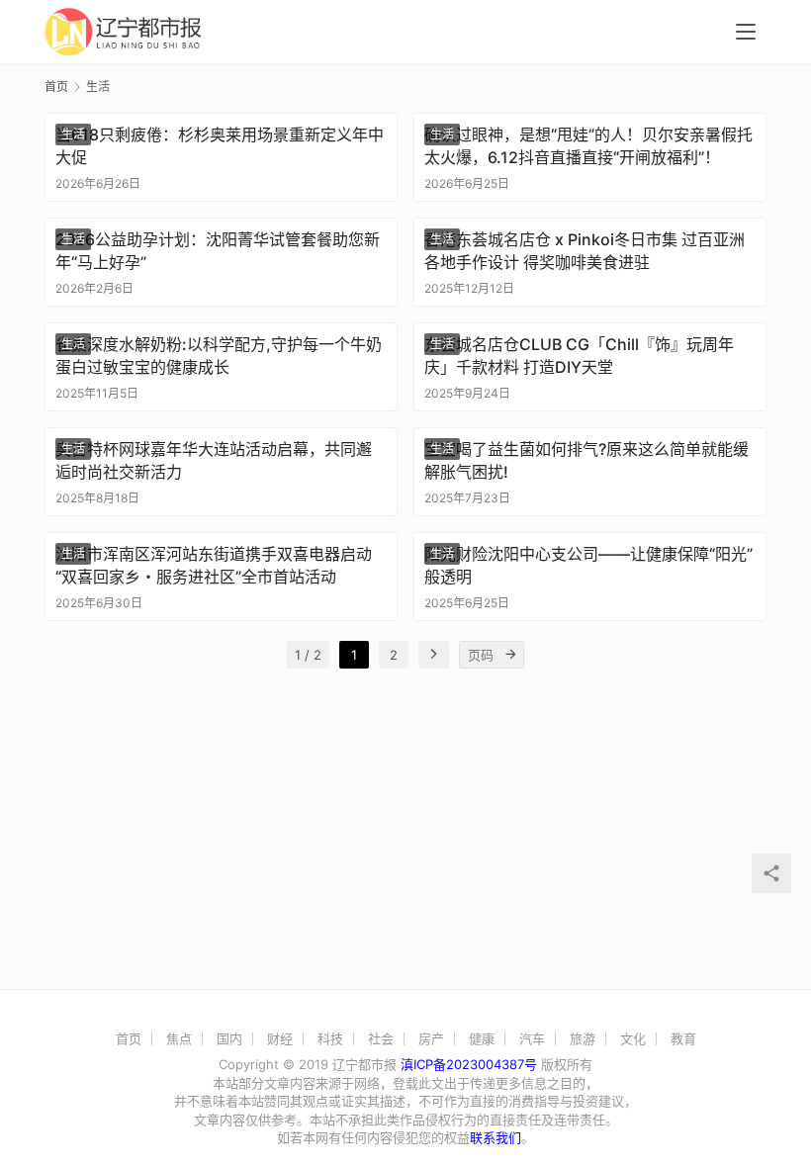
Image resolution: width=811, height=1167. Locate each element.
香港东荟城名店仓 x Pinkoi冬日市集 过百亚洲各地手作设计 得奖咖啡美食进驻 (584, 250)
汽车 (532, 1038)
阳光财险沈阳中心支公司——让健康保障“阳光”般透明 (588, 564)
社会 (381, 1038)
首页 (56, 86)
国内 (229, 1038)
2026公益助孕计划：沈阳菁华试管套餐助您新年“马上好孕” (217, 250)
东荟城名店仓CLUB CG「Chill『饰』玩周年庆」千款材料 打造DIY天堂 (579, 355)
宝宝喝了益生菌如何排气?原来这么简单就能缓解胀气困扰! (586, 460)
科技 (330, 1038)
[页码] (510, 655)
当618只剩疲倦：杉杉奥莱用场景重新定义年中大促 (219, 145)
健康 (482, 1038)
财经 (280, 1038)
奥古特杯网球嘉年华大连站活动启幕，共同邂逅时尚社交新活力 (213, 460)
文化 (633, 1038)
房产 (431, 1038)
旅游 (582, 1038)
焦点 (179, 1038)
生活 (73, 134)
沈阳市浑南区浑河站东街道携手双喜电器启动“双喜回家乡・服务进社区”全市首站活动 (213, 564)
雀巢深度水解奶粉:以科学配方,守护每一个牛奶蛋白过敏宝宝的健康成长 (218, 355)
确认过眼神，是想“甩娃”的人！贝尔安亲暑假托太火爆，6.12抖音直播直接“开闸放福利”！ (588, 145)
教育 (683, 1038)
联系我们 (495, 1137)
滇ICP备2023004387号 (469, 1064)
